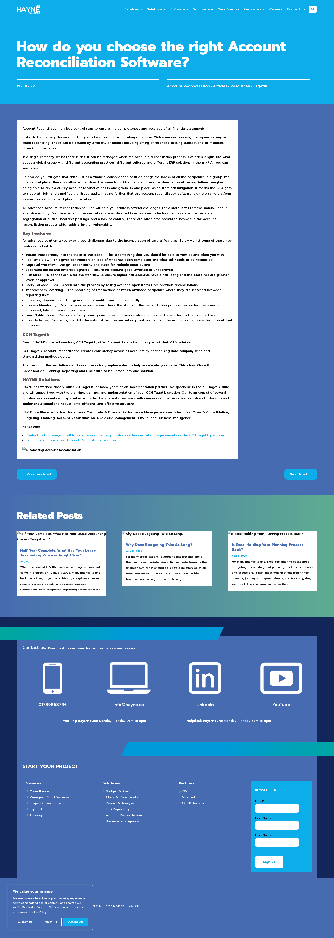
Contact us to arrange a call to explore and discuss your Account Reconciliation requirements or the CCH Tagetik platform (125, 435)
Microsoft (189, 797)
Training (35, 815)
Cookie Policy (38, 912)
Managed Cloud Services (48, 797)
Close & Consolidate (122, 797)
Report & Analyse (119, 803)
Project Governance (44, 803)
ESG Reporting (117, 809)
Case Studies (228, 9)
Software (177, 9)
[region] (50, 907)
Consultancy (38, 791)
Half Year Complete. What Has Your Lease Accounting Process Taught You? (58, 553)
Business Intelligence (122, 821)
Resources (252, 9)
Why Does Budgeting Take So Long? (159, 545)
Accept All (75, 922)
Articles (220, 86)
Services (131, 9)
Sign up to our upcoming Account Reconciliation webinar (71, 440)
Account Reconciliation (188, 86)
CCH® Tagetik (192, 803)
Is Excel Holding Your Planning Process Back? (267, 547)
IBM (184, 791)
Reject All (50, 922)
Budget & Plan (117, 791)
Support (35, 809)
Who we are (203, 9)
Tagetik (260, 86)
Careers (276, 9)
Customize (25, 922)
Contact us (296, 9)
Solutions (154, 9)
